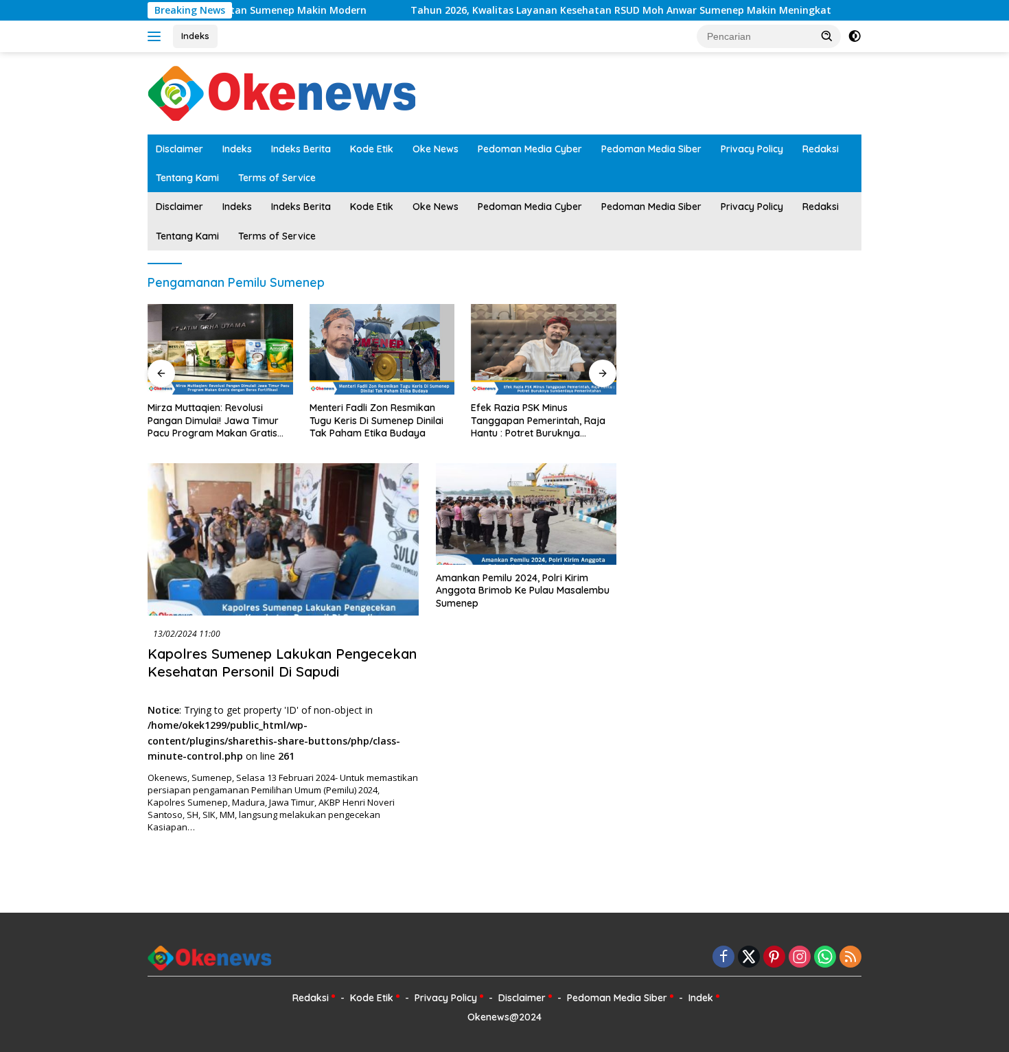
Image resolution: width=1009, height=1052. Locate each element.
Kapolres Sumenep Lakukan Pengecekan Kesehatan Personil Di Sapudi (282, 662)
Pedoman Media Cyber (530, 149)
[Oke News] (281, 92)
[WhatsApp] (825, 958)
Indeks (195, 35)
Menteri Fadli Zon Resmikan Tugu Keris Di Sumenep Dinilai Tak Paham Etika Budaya (376, 420)
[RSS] (850, 958)
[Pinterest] (774, 958)
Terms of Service (277, 178)
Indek (700, 998)
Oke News (436, 149)
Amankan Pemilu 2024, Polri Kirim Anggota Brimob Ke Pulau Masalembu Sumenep (523, 590)
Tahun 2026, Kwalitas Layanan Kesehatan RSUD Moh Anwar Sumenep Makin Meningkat (588, 10)
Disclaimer (179, 149)
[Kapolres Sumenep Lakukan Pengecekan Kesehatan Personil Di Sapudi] (283, 539)
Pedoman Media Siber (651, 149)
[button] (827, 36)
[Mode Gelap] (854, 36)
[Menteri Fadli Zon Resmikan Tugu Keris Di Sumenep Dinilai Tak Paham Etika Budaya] (382, 349)
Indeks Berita (301, 149)
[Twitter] (749, 958)
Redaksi (820, 149)
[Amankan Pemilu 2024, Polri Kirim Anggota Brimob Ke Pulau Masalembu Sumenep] (526, 514)
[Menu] (157, 36)
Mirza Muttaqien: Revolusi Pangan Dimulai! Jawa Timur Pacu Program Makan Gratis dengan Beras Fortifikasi (213, 420)
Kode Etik (371, 149)
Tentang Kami (187, 178)
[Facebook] (723, 958)
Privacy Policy (752, 149)
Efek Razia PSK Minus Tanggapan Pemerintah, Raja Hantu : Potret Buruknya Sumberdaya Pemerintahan (538, 420)
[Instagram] (800, 958)
